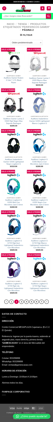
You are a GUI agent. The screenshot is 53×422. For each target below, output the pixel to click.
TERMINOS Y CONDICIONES (34, 413)
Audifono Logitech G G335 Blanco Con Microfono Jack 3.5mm (39, 161)
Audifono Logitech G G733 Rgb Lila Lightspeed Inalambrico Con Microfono (13, 287)
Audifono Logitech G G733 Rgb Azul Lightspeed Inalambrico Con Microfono (13, 244)
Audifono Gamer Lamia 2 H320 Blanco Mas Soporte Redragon (39, 80)
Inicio (10, 24)
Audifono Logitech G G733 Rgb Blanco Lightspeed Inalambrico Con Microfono (39, 244)
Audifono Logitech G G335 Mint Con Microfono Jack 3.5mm (13, 202)
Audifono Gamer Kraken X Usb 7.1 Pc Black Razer (13, 80)
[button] (4, 8)
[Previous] (6, 302)
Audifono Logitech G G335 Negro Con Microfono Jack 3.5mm (39, 202)
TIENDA (22, 24)
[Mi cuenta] (42, 8)
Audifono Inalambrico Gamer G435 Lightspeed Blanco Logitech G (39, 121)
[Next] (47, 302)
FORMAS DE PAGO (14, 413)
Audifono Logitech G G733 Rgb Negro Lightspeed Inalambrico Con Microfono (39, 287)
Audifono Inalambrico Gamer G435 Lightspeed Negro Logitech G (13, 161)
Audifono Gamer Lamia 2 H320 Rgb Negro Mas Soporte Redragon (13, 121)
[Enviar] (48, 16)
